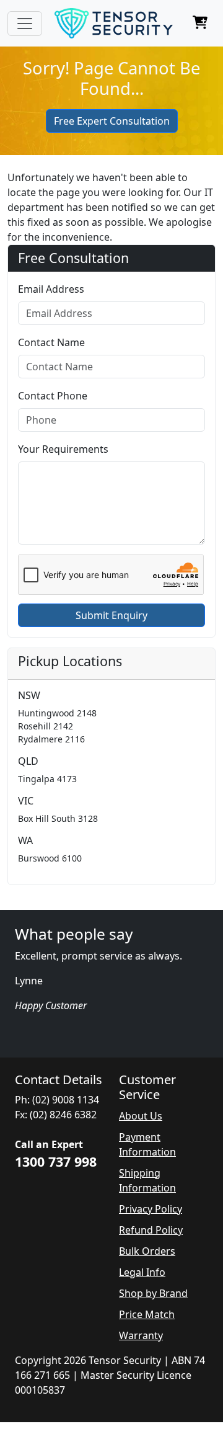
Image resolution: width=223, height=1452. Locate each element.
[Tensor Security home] (114, 23)
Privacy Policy (150, 1209)
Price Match (147, 1314)
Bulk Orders (147, 1251)
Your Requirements (63, 449)
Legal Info (142, 1272)
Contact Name (51, 342)
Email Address (51, 289)
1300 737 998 (56, 1161)
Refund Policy (151, 1230)
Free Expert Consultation (112, 121)
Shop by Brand (153, 1293)
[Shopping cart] (200, 24)
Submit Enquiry (111, 615)
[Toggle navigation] (24, 23)
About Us (140, 1116)
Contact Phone (52, 396)
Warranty (141, 1335)
